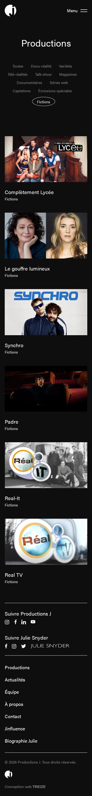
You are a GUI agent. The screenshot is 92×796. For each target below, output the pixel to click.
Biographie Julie (21, 740)
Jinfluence (15, 728)
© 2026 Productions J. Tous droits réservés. (40, 762)
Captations (22, 91)
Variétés (65, 66)
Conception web (25, 786)
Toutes (18, 66)
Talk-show (43, 74)
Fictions (43, 101)
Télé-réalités (18, 74)
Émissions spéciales (55, 91)
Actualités (15, 679)
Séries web (59, 82)
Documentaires (29, 82)
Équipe (12, 691)
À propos (14, 704)
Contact (13, 716)
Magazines (68, 74)
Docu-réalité (41, 66)
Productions (17, 667)
